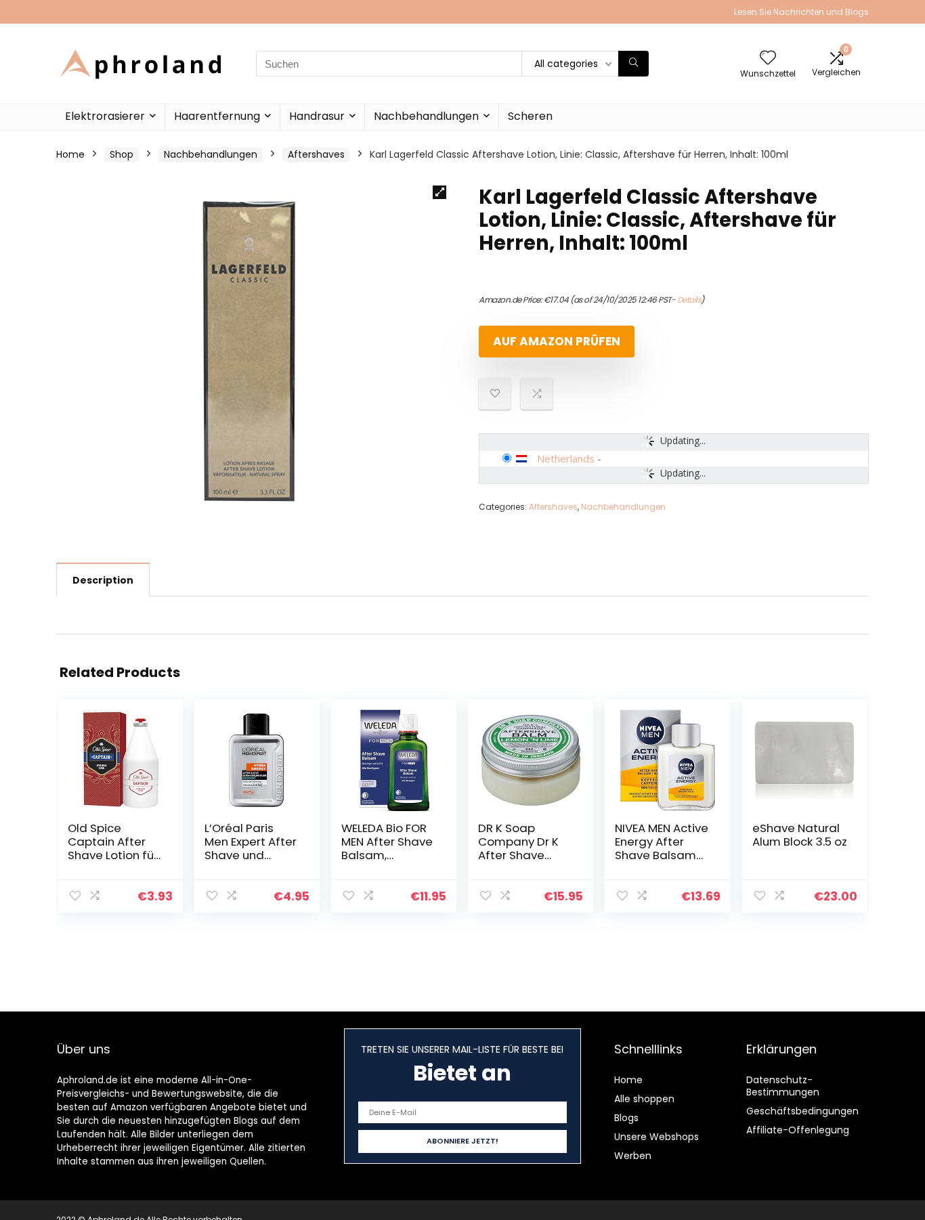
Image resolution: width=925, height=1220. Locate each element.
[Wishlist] (768, 58)
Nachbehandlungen (426, 116)
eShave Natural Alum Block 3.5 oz (799, 835)
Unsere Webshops (656, 1136)
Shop (121, 154)
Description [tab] (102, 580)
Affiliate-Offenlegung (797, 1130)
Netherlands (566, 458)
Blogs (626, 1118)
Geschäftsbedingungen (802, 1111)
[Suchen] (633, 64)
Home (70, 154)
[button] (439, 192)
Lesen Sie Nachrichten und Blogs (801, 12)
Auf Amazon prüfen (556, 341)
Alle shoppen (644, 1099)
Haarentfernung (217, 116)
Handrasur (317, 116)
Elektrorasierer (105, 116)
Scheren (530, 116)
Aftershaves (316, 154)
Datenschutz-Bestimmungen (782, 1086)
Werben (632, 1155)
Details (689, 299)
